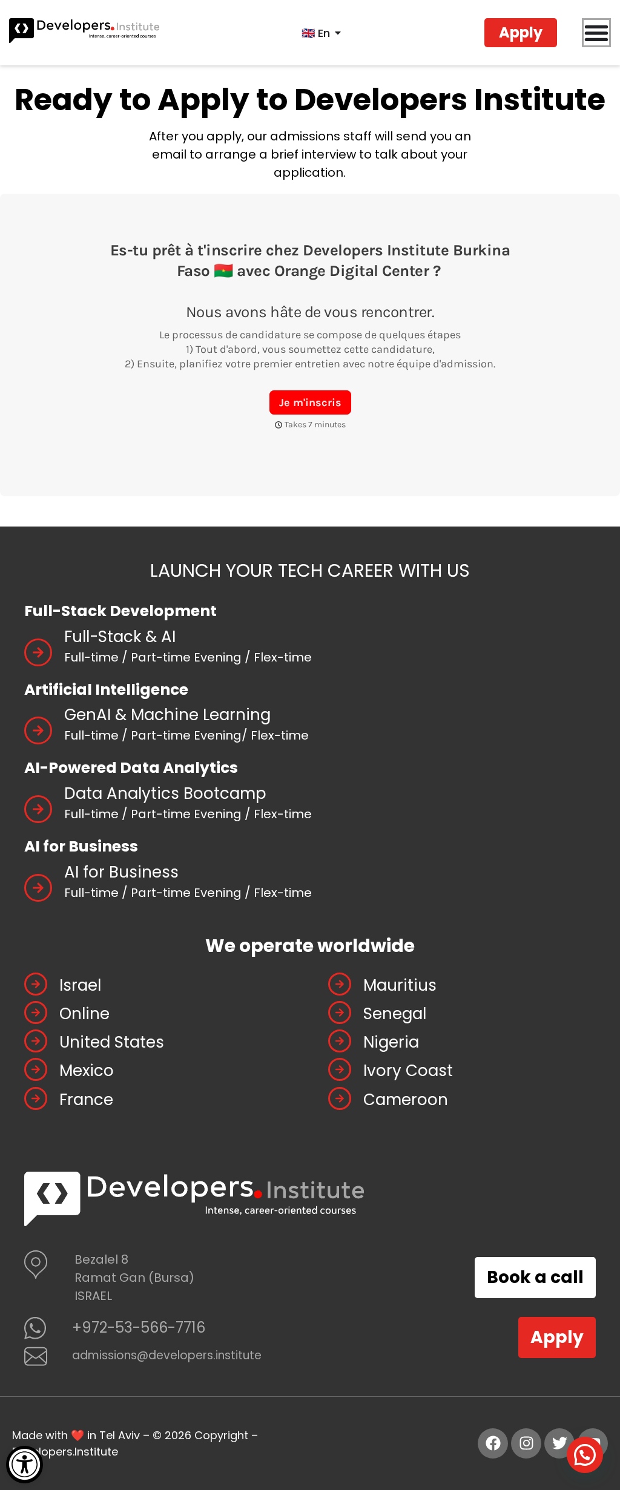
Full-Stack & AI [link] (120, 637)
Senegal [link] (394, 1014)
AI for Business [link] (121, 872)
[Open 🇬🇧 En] (338, 32)
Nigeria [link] (391, 1042)
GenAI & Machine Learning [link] (167, 715)
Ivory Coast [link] (408, 1070)
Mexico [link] (86, 1070)
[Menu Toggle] (596, 32)
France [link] (86, 1100)
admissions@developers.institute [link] (167, 1355)
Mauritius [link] (400, 985)
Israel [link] (80, 985)
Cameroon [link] (405, 1100)
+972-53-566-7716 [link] (138, 1327)
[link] (24, 1464)
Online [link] (84, 1014)
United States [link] (111, 1042)
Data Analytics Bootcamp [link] (165, 793)
